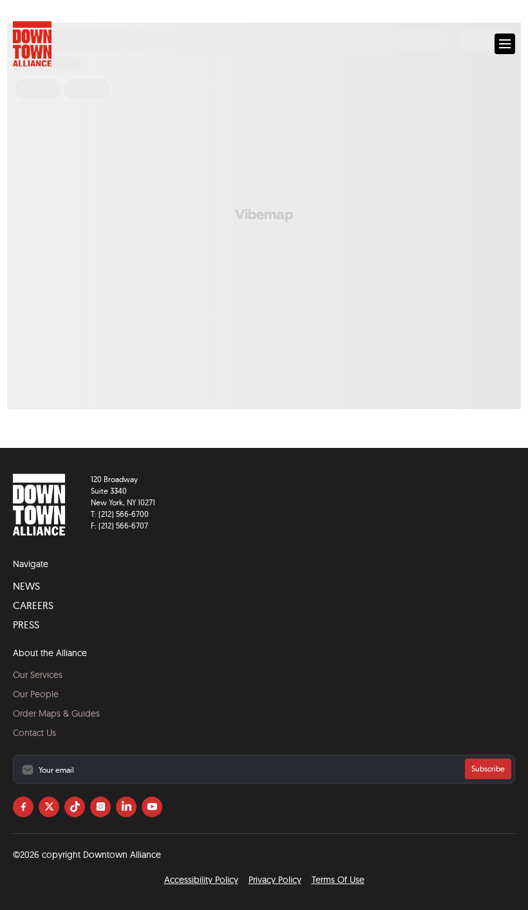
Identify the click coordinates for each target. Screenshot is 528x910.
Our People (36, 694)
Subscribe (488, 768)
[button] (505, 44)
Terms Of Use (338, 880)
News (26, 585)
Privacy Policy (275, 880)
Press (26, 624)
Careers (33, 605)
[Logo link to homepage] (32, 44)
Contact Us (34, 733)
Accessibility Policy (201, 880)
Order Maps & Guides (56, 713)
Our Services (37, 675)
